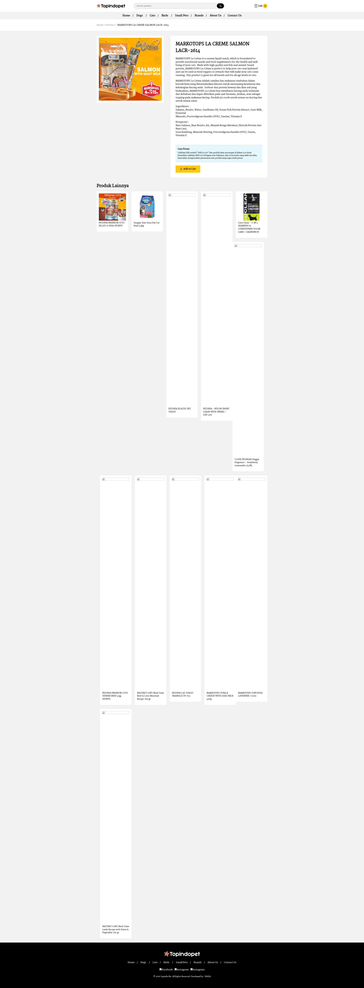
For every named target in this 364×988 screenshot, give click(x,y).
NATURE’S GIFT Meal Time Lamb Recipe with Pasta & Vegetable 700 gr (115, 929)
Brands (199, 15)
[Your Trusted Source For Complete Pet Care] (111, 5)
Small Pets (181, 15)
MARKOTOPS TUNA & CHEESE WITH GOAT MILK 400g (220, 696)
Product (110, 25)
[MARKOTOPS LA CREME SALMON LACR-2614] (130, 69)
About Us (215, 15)
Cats (152, 15)
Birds (165, 15)
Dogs (139, 15)
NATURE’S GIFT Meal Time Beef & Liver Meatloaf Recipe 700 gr (150, 696)
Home (126, 15)
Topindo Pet (166, 976)
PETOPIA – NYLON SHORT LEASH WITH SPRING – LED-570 (216, 411)
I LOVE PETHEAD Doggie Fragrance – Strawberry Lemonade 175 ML (247, 462)
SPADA (207, 976)
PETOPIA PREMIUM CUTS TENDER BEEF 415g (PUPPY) (115, 696)
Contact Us (235, 15)
